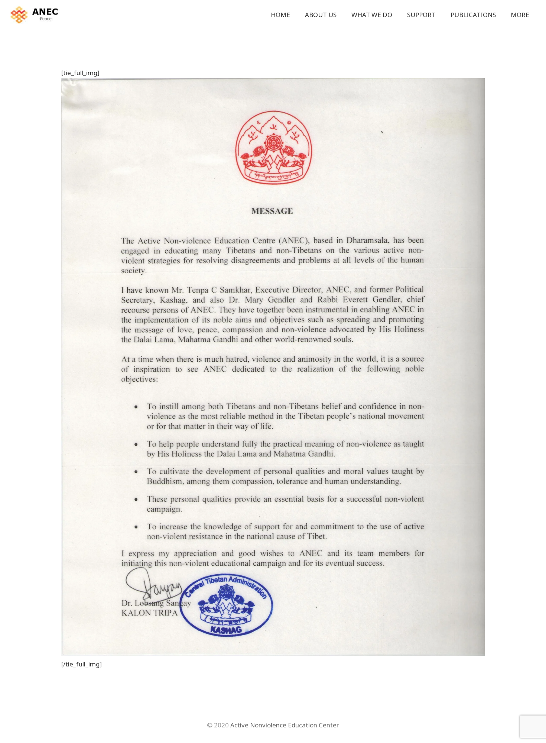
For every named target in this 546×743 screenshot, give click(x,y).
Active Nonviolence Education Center (284, 725)
